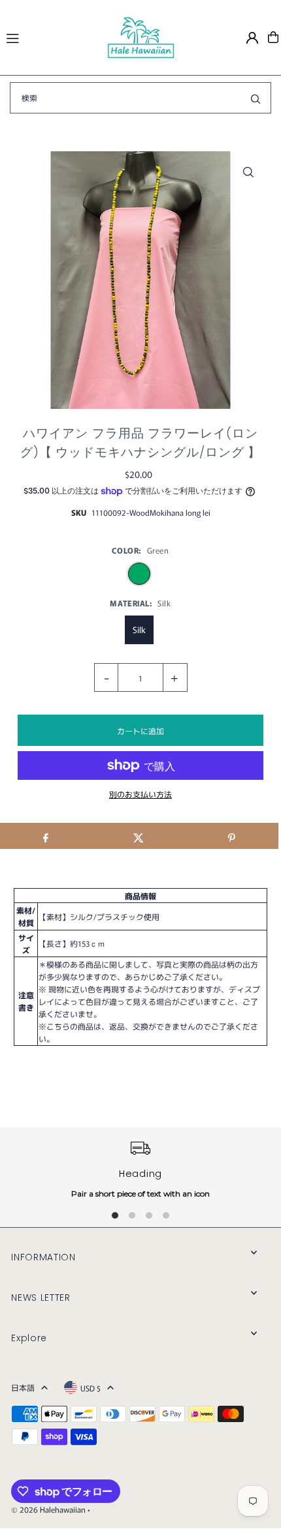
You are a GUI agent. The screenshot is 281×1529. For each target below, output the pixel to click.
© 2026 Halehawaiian (48, 1509)
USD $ (90, 1387)
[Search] (255, 97)
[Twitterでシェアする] (138, 836)
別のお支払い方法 (140, 793)
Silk (139, 629)
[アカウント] (252, 38)
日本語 (23, 1387)
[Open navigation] (50, 36)
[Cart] (273, 37)
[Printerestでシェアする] (231, 836)
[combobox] (140, 97)
